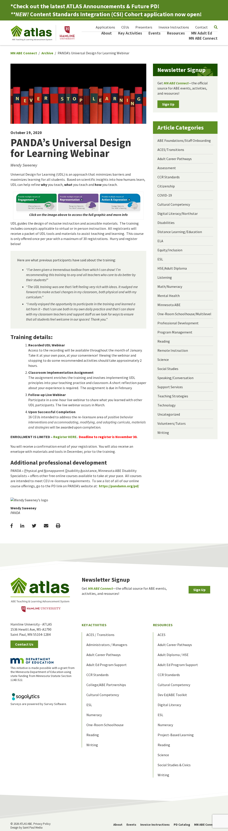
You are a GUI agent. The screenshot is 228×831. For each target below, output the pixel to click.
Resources (176, 33)
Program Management (174, 332)
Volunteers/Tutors (171, 423)
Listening (164, 277)
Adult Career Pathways (174, 158)
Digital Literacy (169, 705)
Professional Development (178, 323)
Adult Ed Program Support (106, 664)
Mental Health (168, 295)
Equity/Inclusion (169, 250)
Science (163, 359)
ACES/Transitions (170, 149)
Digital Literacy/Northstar (177, 213)
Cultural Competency (173, 204)
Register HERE (65, 437)
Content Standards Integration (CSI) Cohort (86, 14)
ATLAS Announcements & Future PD (111, 6)
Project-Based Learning (176, 735)
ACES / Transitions (100, 634)
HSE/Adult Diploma (172, 268)
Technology (166, 405)
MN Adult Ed (201, 33)
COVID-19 (164, 195)
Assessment (166, 168)
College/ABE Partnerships (106, 685)
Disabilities (166, 222)
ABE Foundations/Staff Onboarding (184, 140)
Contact (201, 27)
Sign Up (168, 104)
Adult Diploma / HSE (173, 654)
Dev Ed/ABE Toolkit (172, 695)
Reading (163, 341)
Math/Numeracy (169, 286)
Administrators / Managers (106, 644)
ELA (160, 241)
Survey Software (55, 704)
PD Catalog (182, 825)
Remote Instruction (172, 350)
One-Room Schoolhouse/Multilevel (184, 314)
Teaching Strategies (172, 396)
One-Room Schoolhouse (105, 725)
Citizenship (166, 186)
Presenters (143, 27)
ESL (160, 259)
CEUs (125, 27)
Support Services (170, 387)
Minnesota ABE (169, 305)
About (106, 33)
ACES (161, 634)
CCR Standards (168, 177)
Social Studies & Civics (174, 765)
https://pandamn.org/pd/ (119, 486)
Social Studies (167, 368)
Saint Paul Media (33, 827)
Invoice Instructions (174, 27)
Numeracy (94, 715)
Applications (105, 27)
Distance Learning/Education (179, 232)
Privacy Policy (42, 824)
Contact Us (24, 644)
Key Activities (130, 33)
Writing (163, 432)
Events (155, 33)
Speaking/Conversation (175, 378)
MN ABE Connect (203, 38)
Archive (47, 53)
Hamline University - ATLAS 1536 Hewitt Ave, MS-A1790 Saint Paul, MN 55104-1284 (31, 629)
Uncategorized (168, 414)
